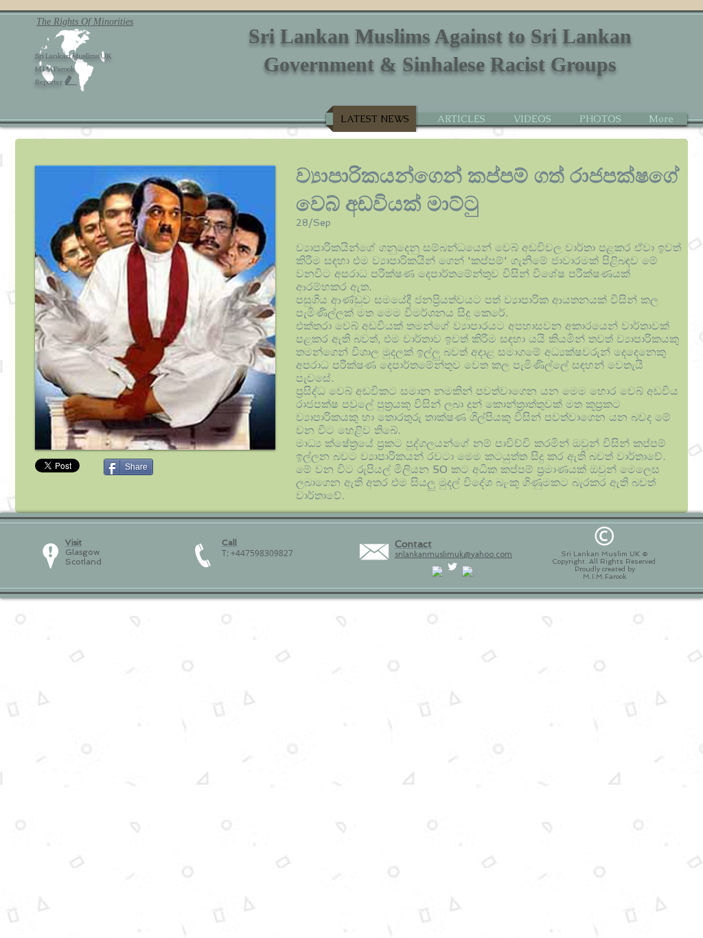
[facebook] (437, 571)
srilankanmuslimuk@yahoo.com (453, 554)
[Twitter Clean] (452, 566)
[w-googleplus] (467, 571)
